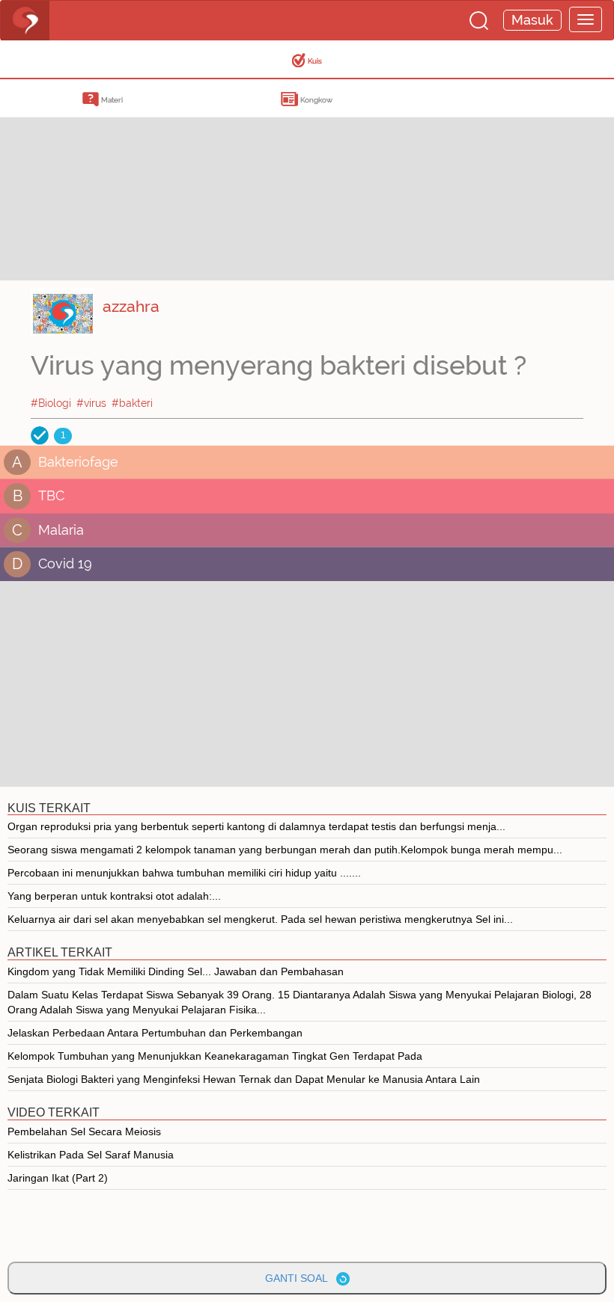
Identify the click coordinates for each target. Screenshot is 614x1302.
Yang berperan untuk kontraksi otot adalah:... (114, 896)
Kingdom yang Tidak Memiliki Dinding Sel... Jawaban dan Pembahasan (175, 971)
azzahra (131, 306)
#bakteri (132, 403)
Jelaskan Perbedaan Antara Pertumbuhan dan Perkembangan (155, 1033)
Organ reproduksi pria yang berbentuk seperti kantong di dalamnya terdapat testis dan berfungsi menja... (256, 826)
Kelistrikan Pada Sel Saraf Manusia (90, 1155)
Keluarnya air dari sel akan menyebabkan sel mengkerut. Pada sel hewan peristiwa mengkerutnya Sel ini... (260, 919)
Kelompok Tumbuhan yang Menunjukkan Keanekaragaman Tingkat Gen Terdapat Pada (214, 1056)
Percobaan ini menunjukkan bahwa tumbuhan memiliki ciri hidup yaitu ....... (184, 873)
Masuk (532, 20)
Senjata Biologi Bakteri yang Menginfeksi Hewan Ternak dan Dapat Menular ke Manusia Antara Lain (243, 1079)
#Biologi (51, 403)
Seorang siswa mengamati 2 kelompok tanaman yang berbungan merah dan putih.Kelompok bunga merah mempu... (284, 850)
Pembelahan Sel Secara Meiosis (84, 1131)
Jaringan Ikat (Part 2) (57, 1178)
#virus (91, 403)
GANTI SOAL (300, 1278)
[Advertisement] (119, 175)
